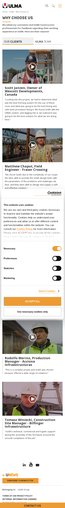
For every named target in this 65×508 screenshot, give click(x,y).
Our (13, 41)
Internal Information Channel (19, 499)
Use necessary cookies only (32, 311)
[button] (46, 5)
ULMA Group (24, 489)
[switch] (53, 258)
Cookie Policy (25, 229)
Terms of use (9, 495)
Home (5, 12)
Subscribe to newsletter (20, 481)
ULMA (11, 12)
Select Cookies (47, 291)
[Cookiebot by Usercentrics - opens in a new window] (47, 193)
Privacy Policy (24, 495)
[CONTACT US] (2, 448)
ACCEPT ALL (32, 301)
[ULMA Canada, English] (12, 6)
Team (43, 41)
